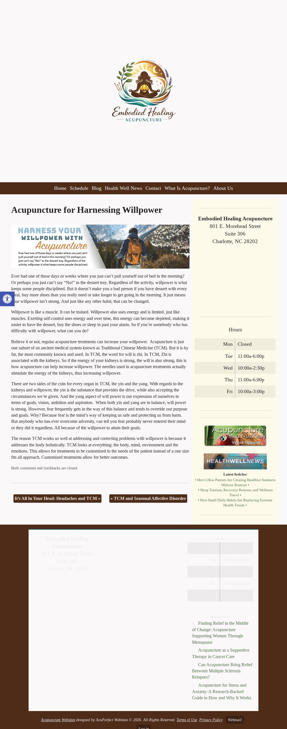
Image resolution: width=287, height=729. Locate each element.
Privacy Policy (210, 720)
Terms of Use (187, 720)
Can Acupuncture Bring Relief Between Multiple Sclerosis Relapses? (222, 671)
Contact (153, 188)
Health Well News (123, 188)
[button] (7, 299)
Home (60, 188)
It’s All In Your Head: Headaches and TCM (57, 498)
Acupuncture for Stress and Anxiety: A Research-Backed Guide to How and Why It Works (221, 691)
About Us (223, 188)
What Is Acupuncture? (187, 188)
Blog (96, 188)
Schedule (79, 188)
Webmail (235, 720)
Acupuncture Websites (58, 720)
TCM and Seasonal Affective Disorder (148, 498)
